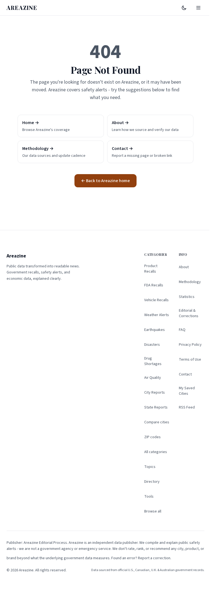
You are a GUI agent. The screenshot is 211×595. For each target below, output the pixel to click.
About (184, 267)
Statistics (187, 297)
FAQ (182, 330)
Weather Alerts (156, 315)
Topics (150, 467)
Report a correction (154, 558)
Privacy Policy (190, 344)
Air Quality (152, 377)
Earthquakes (154, 330)
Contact (185, 374)
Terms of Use (190, 359)
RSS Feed (187, 407)
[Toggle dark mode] (184, 8)
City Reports (154, 392)
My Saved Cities (187, 390)
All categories (155, 452)
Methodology (190, 282)
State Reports (156, 407)
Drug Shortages (153, 361)
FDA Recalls (153, 285)
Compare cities (156, 422)
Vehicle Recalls (156, 300)
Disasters (152, 344)
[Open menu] (198, 8)
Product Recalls (150, 268)
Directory (152, 481)
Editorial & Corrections (188, 313)
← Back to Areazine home (105, 181)
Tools (149, 496)
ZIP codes (152, 437)
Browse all (152, 511)
